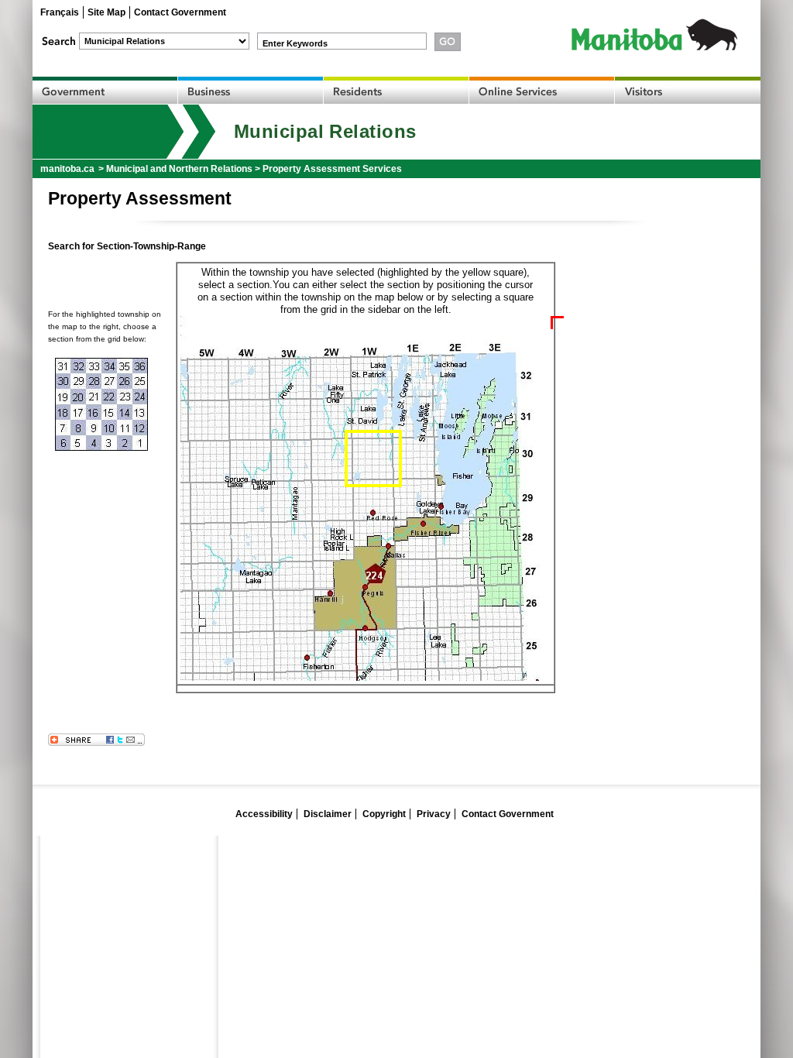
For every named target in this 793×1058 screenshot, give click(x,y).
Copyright (384, 814)
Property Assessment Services (332, 168)
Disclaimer (328, 814)
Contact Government (180, 12)
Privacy (434, 814)
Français (59, 12)
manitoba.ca (67, 168)
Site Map (106, 12)
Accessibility (264, 814)
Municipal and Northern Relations (179, 168)
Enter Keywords (295, 43)
